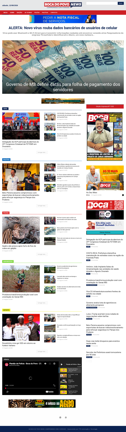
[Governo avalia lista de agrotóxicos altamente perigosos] (49, 269)
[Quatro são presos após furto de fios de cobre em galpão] (21, 230)
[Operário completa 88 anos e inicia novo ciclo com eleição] (49, 338)
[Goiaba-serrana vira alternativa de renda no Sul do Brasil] (49, 290)
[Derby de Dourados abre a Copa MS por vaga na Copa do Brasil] (49, 318)
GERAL (88, 246)
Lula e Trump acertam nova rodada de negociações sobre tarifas (102, 315)
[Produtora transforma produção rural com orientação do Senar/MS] (21, 278)
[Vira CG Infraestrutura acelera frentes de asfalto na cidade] (49, 137)
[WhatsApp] (65, 417)
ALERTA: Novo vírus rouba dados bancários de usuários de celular (63, 28)
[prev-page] (87, 361)
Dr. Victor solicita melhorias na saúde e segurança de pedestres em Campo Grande (68, 176)
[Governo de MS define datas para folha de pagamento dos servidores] (63, 67)
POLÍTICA (89, 334)
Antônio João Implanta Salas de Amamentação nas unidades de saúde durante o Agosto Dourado (68, 125)
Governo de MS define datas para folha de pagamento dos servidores (63, 87)
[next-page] (90, 361)
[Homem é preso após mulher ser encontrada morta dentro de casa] (49, 221)
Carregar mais (41, 152)
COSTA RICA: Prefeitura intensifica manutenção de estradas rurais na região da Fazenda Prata (69, 115)
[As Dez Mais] (105, 178)
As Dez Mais (91, 192)
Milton (88, 195)
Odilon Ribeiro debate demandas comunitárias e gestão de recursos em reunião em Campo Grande (68, 166)
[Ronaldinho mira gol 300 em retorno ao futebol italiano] (21, 327)
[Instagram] (60, 417)
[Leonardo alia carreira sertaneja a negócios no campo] (49, 279)
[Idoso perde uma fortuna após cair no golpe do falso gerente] (49, 231)
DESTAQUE (89, 318)
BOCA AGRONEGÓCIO (92, 285)
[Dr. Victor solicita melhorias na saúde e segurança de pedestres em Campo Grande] (49, 178)
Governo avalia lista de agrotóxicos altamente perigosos (101, 304)
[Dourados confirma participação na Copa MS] (49, 328)
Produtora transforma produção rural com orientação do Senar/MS (20, 296)
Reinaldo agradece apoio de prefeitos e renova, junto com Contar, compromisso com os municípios (68, 186)
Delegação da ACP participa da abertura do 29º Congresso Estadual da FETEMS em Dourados (20, 144)
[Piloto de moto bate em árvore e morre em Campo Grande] (49, 241)
